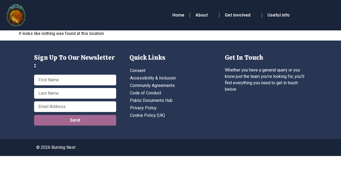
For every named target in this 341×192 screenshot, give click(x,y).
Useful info (278, 15)
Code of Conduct (145, 92)
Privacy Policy (143, 107)
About (202, 15)
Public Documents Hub (151, 100)
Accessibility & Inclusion (153, 78)
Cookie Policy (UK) (147, 115)
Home (178, 15)
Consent (137, 70)
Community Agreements (152, 85)
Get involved (237, 15)
